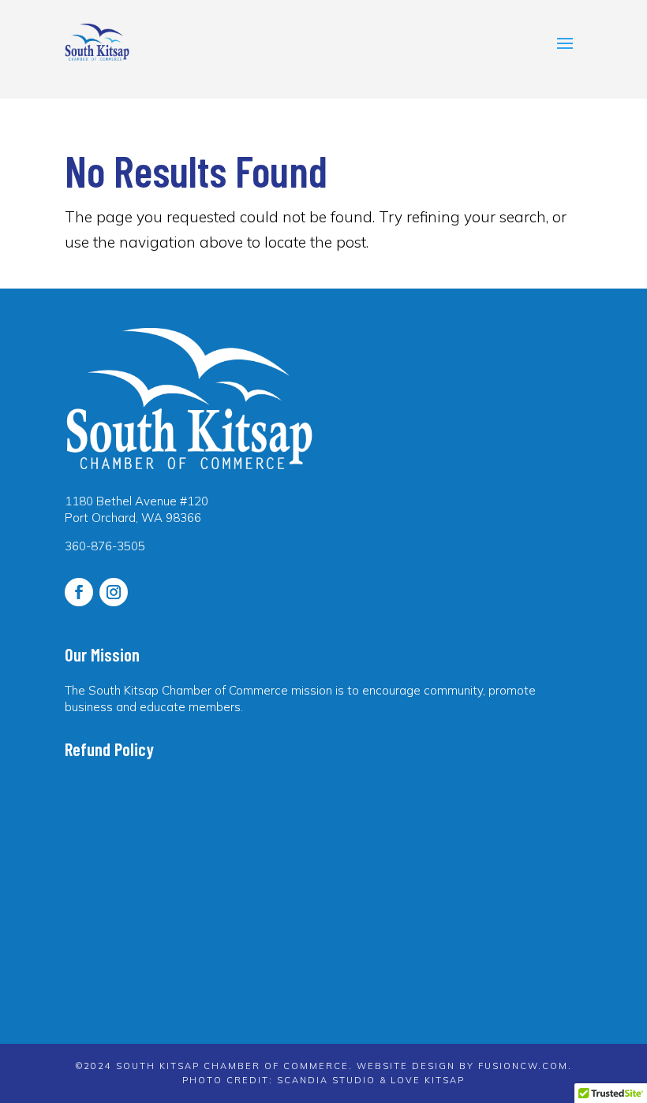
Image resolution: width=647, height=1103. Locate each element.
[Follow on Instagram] (113, 592)
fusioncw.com (523, 1065)
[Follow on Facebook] (79, 592)
